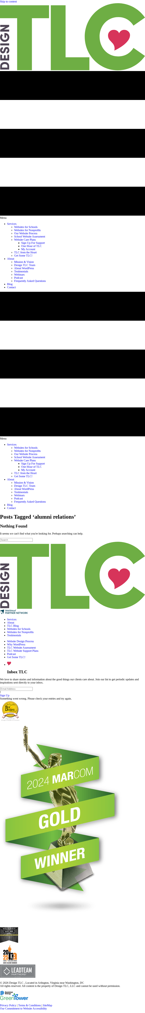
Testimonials (14, 635)
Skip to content (8, 1)
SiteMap (47, 1005)
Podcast (11, 653)
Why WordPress (16, 644)
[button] (4, 695)
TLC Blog (13, 625)
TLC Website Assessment (21, 647)
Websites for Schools (18, 628)
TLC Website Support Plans (22, 650)
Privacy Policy (8, 1005)
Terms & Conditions (29, 1005)
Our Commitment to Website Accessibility (23, 1008)
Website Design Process (20, 641)
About (10, 622)
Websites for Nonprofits (20, 632)
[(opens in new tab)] (9, 962)
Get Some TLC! (16, 657)
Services (11, 619)
